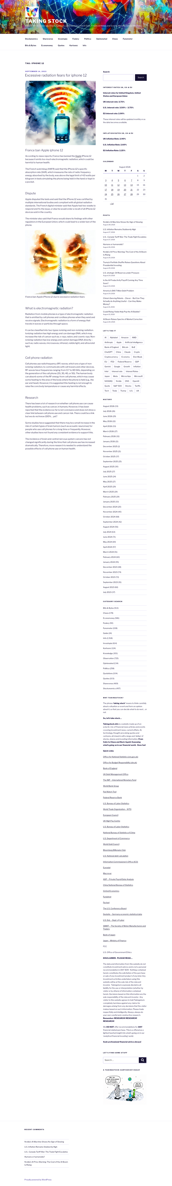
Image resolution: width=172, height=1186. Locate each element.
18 (112, 190)
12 (118, 185)
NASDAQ (108, 381)
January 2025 (109, 501)
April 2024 (107, 547)
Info (84, 45)
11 (112, 185)
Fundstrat (107, 897)
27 (125, 194)
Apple (119, 342)
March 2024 (108, 552)
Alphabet (114, 337)
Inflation (137, 366)
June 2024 (107, 537)
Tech (107, 391)
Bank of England (112, 347)
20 (125, 190)
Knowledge (108, 653)
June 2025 (107, 476)
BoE (133, 347)
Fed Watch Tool (109, 792)
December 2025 (110, 446)
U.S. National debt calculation (115, 856)
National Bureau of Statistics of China (119, 832)
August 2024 (108, 527)
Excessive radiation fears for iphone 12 (56, 75)
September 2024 (110, 522)
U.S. (131, 391)
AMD (134, 337)
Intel (106, 371)
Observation (108, 658)
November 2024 (110, 512)
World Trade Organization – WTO (117, 809)
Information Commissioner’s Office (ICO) (120, 862)
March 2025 (108, 492)
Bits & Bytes (30, 45)
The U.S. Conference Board (114, 908)
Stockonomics (31, 39)
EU (106, 362)
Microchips (126, 376)
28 (131, 194)
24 (106, 194)
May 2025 (107, 481)
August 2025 (108, 466)
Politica (87, 39)
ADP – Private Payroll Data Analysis (118, 879)
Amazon (124, 337)
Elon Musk (137, 357)
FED (112, 362)
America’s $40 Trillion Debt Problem (118, 291)
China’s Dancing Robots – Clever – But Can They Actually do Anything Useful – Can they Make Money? (123, 301)
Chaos (115, 39)
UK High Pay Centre (111, 821)
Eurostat (106, 867)
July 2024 (107, 532)
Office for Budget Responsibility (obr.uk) (120, 762)
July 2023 (107, 592)
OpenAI (136, 381)
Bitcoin (125, 347)
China (118, 352)
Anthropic (109, 342)
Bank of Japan (109, 935)
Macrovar (107, 873)
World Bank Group (111, 786)
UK (137, 391)
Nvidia (118, 381)
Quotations (108, 673)
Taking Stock (46, 21)
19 (118, 190)
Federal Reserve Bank (112, 797)
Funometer (128, 39)
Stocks (128, 386)
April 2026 (107, 426)
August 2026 (108, 406)
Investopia (62, 39)
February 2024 (109, 557)
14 (131, 185)
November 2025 (110, 451)
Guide (105, 633)
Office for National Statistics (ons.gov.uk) (120, 757)
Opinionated (101, 39)
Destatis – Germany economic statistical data (122, 914)
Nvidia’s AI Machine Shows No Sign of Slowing (123, 222)
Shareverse (48, 39)
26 (118, 194)
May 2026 (107, 421)
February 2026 (109, 436)
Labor (121, 920)
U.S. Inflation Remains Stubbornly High (119, 229)
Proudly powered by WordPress (37, 1179)
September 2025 (110, 461)
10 (106, 185)
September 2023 (110, 582)
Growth (127, 366)
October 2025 (109, 456)
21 (131, 190)
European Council (110, 815)
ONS (127, 381)
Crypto (137, 352)
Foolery (75, 39)
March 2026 (108, 431)
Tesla (114, 391)
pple (79, 156)
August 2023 (108, 587)
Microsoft (138, 376)
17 (106, 190)
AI (105, 337)
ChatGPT (108, 352)
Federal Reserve (125, 362)
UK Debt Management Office (115, 774)
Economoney (47, 45)
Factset (106, 902)
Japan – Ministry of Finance (114, 940)
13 (125, 185)
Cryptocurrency (111, 357)
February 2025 (109, 497)
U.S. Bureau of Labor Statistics (116, 803)
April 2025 (107, 486)
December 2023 (110, 567)
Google (117, 366)
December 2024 (110, 507)
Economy (125, 357)
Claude (127, 352)
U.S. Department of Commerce (116, 838)
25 (112, 194)
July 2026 (107, 411)
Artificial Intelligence (134, 342)
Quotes (61, 45)
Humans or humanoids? (113, 244)
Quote (107, 386)
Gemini (108, 366)
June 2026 (107, 416)
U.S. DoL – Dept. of (111, 920)
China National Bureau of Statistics (118, 885)
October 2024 (109, 517)
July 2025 (107, 471)
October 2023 (109, 577)
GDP (137, 362)
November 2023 (110, 572)
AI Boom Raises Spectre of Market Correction (122, 319)
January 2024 (109, 562)
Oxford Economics (111, 891)
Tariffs (137, 386)
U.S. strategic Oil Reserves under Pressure (121, 273)
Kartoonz (73, 45)
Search (106, 72)
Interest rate (117, 371)
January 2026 (109, 441)
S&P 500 (117, 386)
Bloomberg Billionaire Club (114, 850)
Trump (123, 391)
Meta (115, 376)
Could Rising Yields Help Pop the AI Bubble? (121, 311)
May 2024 (107, 542)
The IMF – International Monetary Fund (119, 780)
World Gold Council (111, 844)
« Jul (112, 203)
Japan (107, 376)
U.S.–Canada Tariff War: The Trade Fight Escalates (124, 237)
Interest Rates (132, 371)
